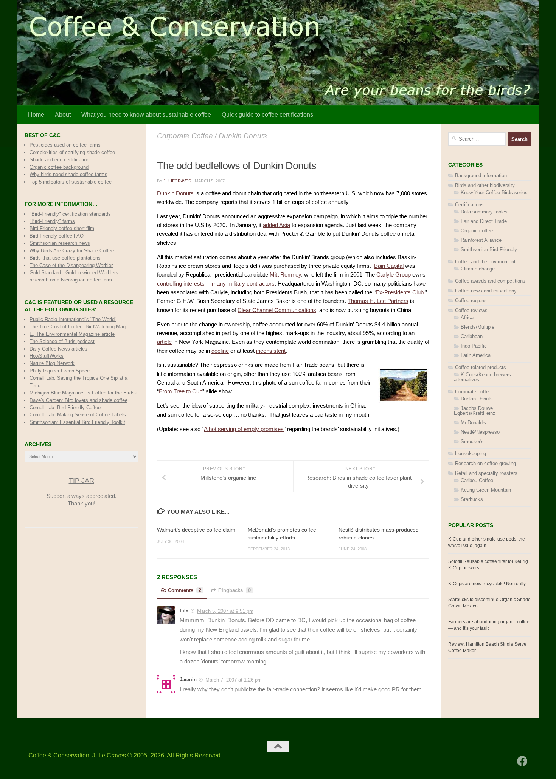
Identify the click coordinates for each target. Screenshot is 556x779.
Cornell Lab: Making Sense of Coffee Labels (78, 414)
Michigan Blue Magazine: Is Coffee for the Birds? (83, 393)
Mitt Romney (285, 275)
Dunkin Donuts (243, 135)
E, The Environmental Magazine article (72, 334)
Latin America (476, 355)
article (164, 342)
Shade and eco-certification (59, 159)
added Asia (276, 225)
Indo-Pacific (474, 346)
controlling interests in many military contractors (216, 284)
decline (220, 351)
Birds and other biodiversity (485, 185)
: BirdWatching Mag (78, 326)
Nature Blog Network (52, 363)
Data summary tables (484, 212)
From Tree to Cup (180, 391)
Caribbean (472, 336)
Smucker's (472, 441)
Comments (184, 590)
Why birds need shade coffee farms (68, 174)
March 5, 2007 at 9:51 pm (225, 611)
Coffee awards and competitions (490, 281)
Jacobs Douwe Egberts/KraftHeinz (474, 410)
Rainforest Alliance (481, 240)
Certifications (469, 204)
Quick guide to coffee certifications (267, 114)
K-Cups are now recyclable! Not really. (487, 583)
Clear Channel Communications (277, 310)
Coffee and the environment (485, 261)
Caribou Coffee (477, 480)
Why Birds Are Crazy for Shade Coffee (72, 250)
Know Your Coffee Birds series (494, 192)
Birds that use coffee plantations (65, 258)
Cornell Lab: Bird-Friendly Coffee (65, 407)
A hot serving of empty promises (244, 429)
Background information (481, 175)
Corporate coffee (185, 135)
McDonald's (473, 422)
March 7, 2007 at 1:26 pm (233, 680)
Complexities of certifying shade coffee (72, 152)
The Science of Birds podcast (62, 341)
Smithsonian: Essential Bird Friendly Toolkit (77, 422)
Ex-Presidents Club (400, 292)
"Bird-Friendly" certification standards (70, 214)
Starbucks (472, 499)
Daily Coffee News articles (58, 349)
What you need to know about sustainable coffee (146, 114)
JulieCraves (177, 181)
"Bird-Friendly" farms (52, 221)
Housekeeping (470, 453)
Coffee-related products (480, 367)
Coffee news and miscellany (486, 291)
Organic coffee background (59, 167)
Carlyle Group (393, 275)
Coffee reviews (471, 310)
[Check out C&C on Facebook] (522, 761)
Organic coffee (477, 230)
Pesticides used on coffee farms (65, 145)
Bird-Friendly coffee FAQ (57, 236)
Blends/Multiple (477, 327)
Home (36, 114)
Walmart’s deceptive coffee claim (196, 530)
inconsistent (271, 351)
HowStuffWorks (47, 356)
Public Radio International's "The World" (73, 319)
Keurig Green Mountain (486, 490)
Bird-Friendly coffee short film (62, 228)
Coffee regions (471, 300)
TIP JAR (81, 480)
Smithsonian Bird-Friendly (489, 249)
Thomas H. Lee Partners (378, 301)
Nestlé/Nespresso (480, 432)
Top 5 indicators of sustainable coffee (71, 182)
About (63, 114)
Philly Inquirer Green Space (60, 371)
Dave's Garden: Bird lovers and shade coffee (78, 400)
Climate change (478, 269)
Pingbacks (234, 590)
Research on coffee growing (485, 463)
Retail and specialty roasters (486, 473)
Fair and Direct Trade (484, 221)
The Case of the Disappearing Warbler (71, 265)
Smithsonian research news (60, 243)
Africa (467, 317)
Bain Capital (389, 266)
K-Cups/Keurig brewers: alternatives (483, 377)
